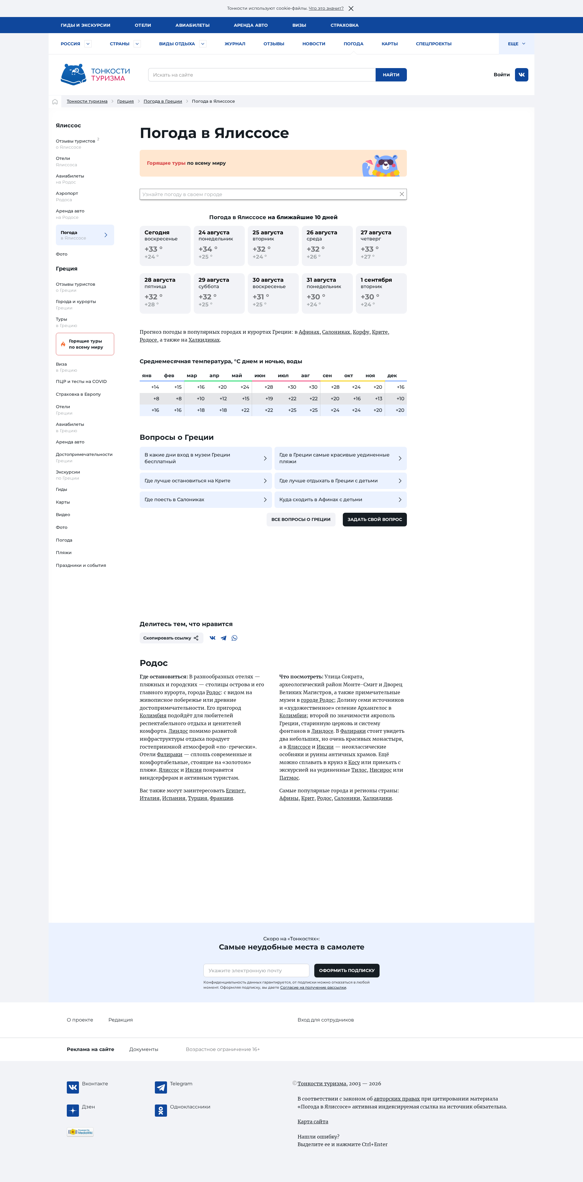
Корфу (361, 332)
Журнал (235, 44)
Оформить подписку (347, 970)
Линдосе (322, 731)
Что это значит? (326, 8)
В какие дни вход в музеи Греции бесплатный (187, 458)
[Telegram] (223, 637)
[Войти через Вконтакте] (521, 74)
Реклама (90, 1049)
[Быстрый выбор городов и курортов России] (88, 43)
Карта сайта (313, 1121)
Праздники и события (81, 565)
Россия (70, 44)
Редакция (120, 1020)
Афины (288, 798)
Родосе (148, 340)
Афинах (309, 332)
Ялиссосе (299, 747)
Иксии (325, 747)
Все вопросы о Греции (301, 519)
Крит (307, 798)
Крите (380, 332)
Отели (143, 25)
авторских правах (397, 1099)
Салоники (347, 798)
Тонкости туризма (87, 101)
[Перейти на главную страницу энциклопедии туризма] (95, 75)
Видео (63, 514)
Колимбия (153, 715)
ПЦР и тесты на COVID (81, 381)
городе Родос (317, 700)
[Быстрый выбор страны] (137, 43)
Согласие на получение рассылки (313, 987)
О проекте (80, 1020)
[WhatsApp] (234, 637)
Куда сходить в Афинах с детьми (320, 499)
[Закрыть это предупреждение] (351, 8)
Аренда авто (251, 25)
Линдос (178, 731)
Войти (502, 75)
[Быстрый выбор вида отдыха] (202, 43)
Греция (125, 101)
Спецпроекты (434, 44)
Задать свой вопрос (375, 519)
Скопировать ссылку (167, 638)
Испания (173, 798)
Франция (221, 798)
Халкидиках (204, 340)
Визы (299, 25)
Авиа (193, 25)
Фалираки (169, 754)
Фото (61, 254)
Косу (354, 762)
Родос (213, 692)
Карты (390, 44)
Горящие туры (86, 344)
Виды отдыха (177, 44)
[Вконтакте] (212, 637)
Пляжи (64, 552)
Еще (514, 44)
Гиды (61, 489)
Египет (235, 790)
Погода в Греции (163, 101)
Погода (353, 44)
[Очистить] (402, 194)
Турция (197, 798)
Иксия (193, 770)
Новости (314, 44)
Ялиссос (68, 125)
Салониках (336, 332)
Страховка (345, 25)
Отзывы (274, 44)
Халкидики (377, 798)
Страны (119, 44)
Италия (149, 798)
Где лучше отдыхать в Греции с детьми (328, 481)
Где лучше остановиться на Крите (187, 481)
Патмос (289, 778)
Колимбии (293, 715)
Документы (144, 1049)
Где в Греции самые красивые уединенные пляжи (334, 458)
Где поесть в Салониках (174, 499)
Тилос (359, 770)
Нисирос (381, 770)
